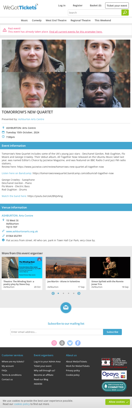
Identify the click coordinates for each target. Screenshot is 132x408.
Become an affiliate (43, 374)
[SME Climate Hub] (114, 391)
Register (77, 5)
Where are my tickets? (13, 361)
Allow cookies (117, 401)
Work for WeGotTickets (78, 366)
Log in (61, 5)
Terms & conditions (11, 374)
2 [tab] (63, 293)
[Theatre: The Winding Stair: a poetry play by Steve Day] (22, 267)
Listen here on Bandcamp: (17, 173)
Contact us (7, 379)
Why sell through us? (44, 370)
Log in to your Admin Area (47, 361)
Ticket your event (117, 5)
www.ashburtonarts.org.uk (22, 231)
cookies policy (22, 404)
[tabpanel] (22, 273)
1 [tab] (58, 293)
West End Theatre (56, 20)
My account (8, 366)
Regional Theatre (81, 20)
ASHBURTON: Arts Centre (17, 215)
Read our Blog (41, 379)
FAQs (4, 370)
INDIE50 (38, 383)
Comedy (37, 20)
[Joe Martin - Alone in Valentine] (66, 267)
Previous (53, 293)
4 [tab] (73, 293)
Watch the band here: (14, 196)
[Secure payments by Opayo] (114, 378)
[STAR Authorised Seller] (114, 367)
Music (24, 20)
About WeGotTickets (76, 361)
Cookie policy (73, 374)
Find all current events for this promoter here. (75, 31)
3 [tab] (68, 293)
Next (79, 293)
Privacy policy (73, 370)
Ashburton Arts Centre (31, 119)
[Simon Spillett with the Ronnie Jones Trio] (110, 267)
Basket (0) (95, 5)
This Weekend (103, 20)
